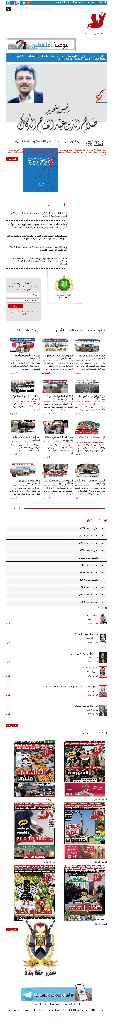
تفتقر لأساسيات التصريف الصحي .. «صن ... (59, 397)
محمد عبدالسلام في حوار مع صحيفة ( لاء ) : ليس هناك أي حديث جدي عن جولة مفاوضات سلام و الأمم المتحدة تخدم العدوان (39, 261)
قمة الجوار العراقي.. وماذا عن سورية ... (59, 438)
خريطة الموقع (62, 2)
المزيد (8, 623)
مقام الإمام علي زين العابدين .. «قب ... (29, 482)
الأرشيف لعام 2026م (89, 528)
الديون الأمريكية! (91, 668)
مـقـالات (101, 608)
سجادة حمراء (100, 59)
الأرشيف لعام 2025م (89, 536)
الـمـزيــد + (11, 725)
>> (11, 506)
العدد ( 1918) (100, 799)
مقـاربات (31, 56)
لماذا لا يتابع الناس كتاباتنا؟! (86, 706)
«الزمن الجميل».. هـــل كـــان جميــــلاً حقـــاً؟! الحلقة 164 (72, 687)
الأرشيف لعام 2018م (89, 587)
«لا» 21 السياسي (46, 56)
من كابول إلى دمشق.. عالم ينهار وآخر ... (91, 397)
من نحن (91, 2)
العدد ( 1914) (100, 924)
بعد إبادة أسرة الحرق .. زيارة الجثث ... (26, 438)
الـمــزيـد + (11, 159)
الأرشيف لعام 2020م (89, 572)
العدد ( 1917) (50, 862)
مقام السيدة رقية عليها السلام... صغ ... (92, 357)
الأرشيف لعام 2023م (89, 550)
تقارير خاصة (73, 56)
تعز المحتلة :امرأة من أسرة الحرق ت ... (26, 397)
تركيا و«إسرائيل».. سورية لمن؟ (84, 653)
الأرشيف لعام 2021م (89, 565)
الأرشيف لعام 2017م (89, 594)
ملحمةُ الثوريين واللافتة (87, 634)
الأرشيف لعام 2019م (89, 580)
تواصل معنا (78, 2)
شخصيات (19, 56)
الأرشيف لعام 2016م (89, 602)
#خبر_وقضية (94, 33)
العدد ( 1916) (100, 862)
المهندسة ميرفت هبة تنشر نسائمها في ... (58, 482)
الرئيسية (102, 2)
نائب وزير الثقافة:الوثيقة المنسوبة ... (27, 357)
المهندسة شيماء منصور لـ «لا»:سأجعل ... (59, 357)
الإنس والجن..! (92, 615)
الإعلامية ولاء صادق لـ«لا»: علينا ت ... (91, 438)
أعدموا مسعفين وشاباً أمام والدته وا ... (90, 482)
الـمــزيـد (78, 372)
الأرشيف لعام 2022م (89, 558)
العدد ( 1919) (50, 799)
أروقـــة (78, 59)
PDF (59, 59)
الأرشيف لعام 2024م (89, 543)
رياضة (87, 59)
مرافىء (68, 59)
